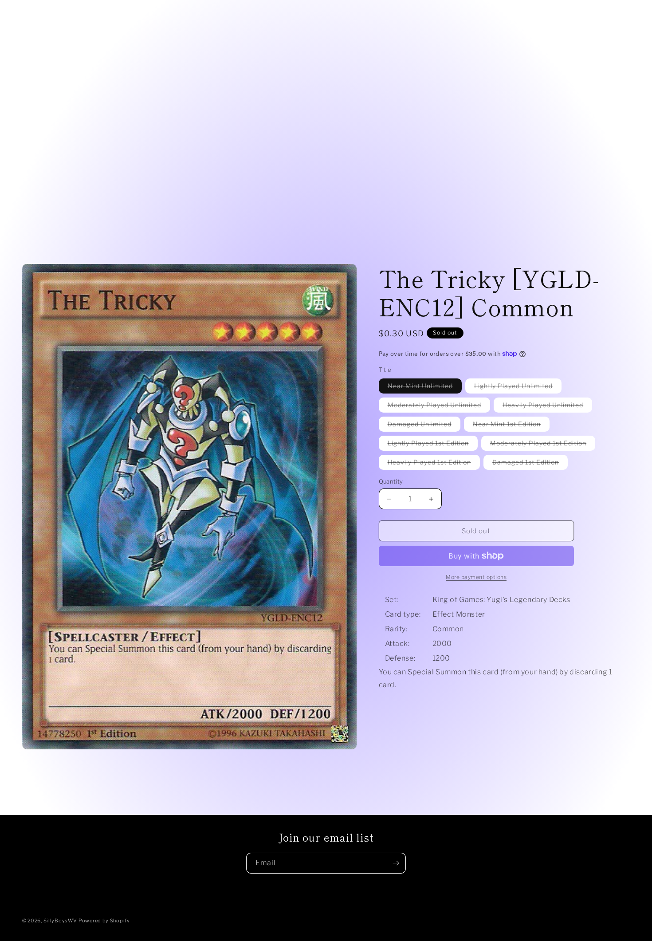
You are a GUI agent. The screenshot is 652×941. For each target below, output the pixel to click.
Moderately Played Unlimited (439, 407)
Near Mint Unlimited (425, 388)
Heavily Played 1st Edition (434, 464)
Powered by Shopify (104, 920)
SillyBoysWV (60, 920)
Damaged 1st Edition (530, 464)
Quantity (391, 481)
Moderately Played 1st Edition (542, 445)
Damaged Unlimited (424, 426)
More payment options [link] (476, 577)
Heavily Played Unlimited (547, 407)
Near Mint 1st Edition (511, 426)
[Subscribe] (395, 863)
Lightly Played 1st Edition (433, 445)
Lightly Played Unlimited (518, 388)
